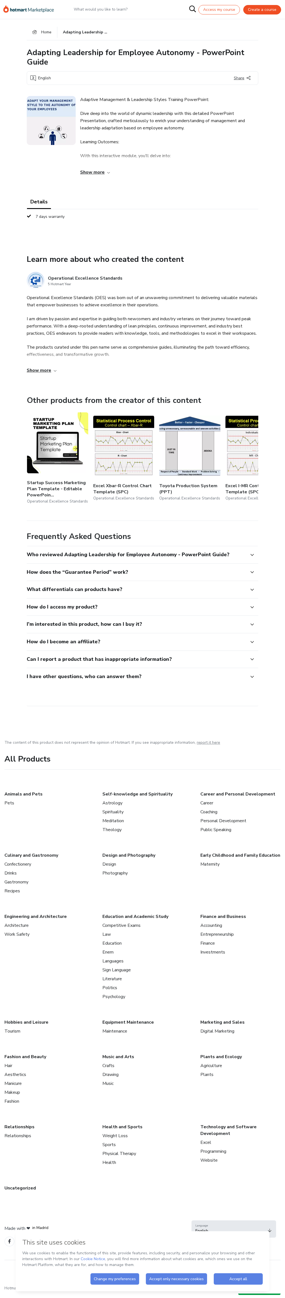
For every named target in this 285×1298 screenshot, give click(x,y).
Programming (213, 1151)
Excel (205, 1142)
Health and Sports (122, 1127)
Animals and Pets (23, 794)
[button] (136, 555)
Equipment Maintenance (128, 1022)
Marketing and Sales (222, 1022)
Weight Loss (115, 1136)
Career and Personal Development (237, 794)
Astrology (112, 803)
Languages (113, 961)
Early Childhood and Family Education (240, 855)
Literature (112, 979)
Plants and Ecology (221, 1057)
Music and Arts (118, 1057)
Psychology (113, 997)
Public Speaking (215, 830)
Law (106, 934)
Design (109, 864)
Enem (108, 952)
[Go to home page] (31, 9)
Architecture (16, 925)
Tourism (12, 1031)
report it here (208, 742)
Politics (109, 988)
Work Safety (17, 934)
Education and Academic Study (135, 916)
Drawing (110, 1075)
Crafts (108, 1066)
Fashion (11, 1101)
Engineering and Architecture (35, 916)
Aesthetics (15, 1075)
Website (209, 1160)
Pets (9, 803)
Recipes (12, 891)
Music (108, 1083)
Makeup (12, 1092)
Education (112, 943)
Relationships (19, 1127)
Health (109, 1162)
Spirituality (113, 812)
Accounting (211, 925)
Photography (115, 873)
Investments (212, 952)
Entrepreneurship (217, 934)
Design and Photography (128, 855)
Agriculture (211, 1066)
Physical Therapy (119, 1154)
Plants (206, 1075)
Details (39, 201)
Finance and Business (223, 916)
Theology (112, 830)
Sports (109, 1145)
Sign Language (116, 970)
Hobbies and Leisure (26, 1022)
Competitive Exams (121, 925)
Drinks (10, 873)
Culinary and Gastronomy (31, 855)
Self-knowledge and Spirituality (137, 794)
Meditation (113, 821)
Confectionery (17, 864)
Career (206, 803)
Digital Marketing (217, 1031)
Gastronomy (16, 882)
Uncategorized (20, 1188)
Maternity (210, 864)
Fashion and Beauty (25, 1057)
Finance (207, 943)
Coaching (208, 812)
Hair (8, 1066)
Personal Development (223, 821)
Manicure (13, 1083)
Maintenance (114, 1031)
